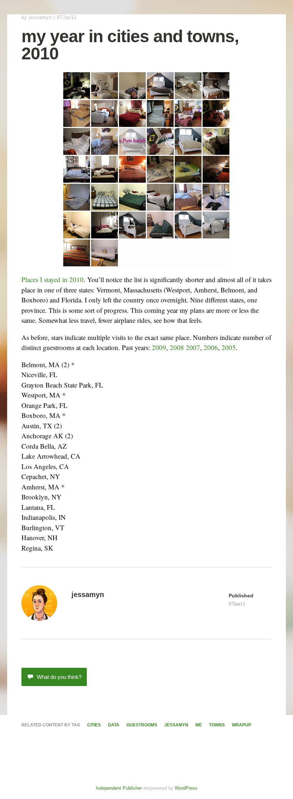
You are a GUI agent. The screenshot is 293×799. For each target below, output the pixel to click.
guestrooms (141, 725)
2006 (211, 347)
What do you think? (59, 677)
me (198, 725)
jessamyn (40, 17)
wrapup (241, 725)
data (113, 725)
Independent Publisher (119, 788)
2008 (177, 347)
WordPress (186, 788)
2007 (193, 347)
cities (94, 725)
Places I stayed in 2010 (52, 279)
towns (217, 725)
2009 (159, 347)
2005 (229, 347)
